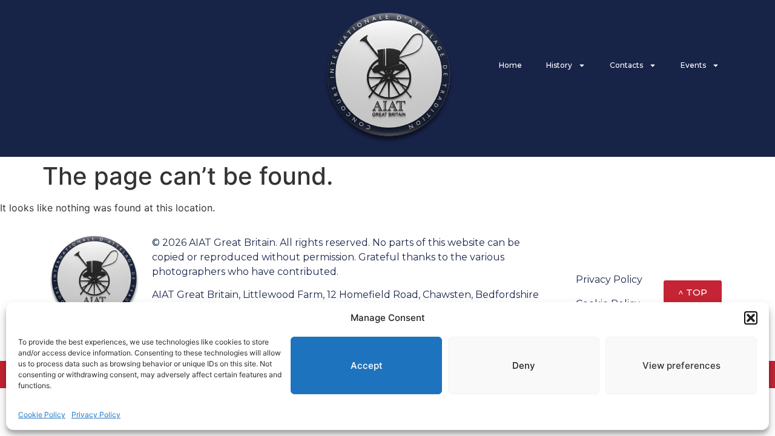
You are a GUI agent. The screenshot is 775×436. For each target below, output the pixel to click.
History (559, 65)
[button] (751, 318)
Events (693, 65)
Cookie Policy (41, 414)
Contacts (626, 65)
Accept (367, 365)
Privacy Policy (95, 414)
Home (510, 65)
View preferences (681, 365)
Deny (523, 365)
